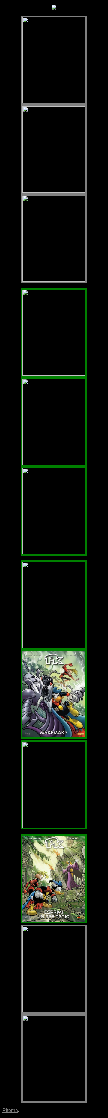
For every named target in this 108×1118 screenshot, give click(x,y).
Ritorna (10, 1110)
